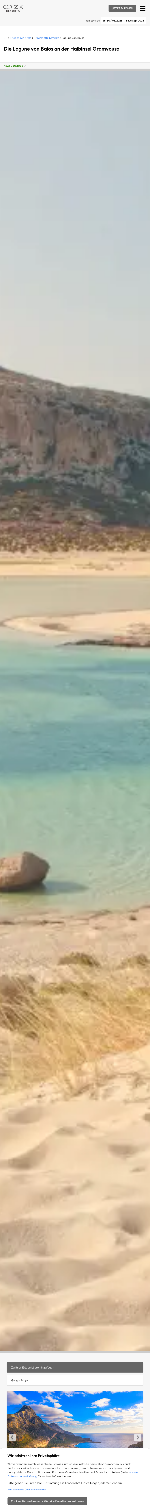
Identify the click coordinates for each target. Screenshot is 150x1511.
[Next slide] (137, 1437)
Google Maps (20, 1380)
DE (5, 38)
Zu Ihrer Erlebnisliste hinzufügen (32, 1367)
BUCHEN (122, 8)
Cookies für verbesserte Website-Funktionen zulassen (47, 1501)
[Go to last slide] (12, 1437)
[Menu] (142, 8)
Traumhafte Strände (46, 38)
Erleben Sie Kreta (20, 38)
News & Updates (14, 65)
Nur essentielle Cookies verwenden (27, 1489)
